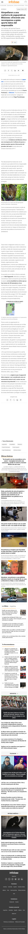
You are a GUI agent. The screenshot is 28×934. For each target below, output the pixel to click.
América (5, 886)
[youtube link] (15, 879)
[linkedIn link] (22, 879)
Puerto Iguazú (16, 447)
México (4, 890)
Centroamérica (13, 890)
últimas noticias (17, 450)
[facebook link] (6, 879)
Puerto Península (6, 447)
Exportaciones (8, 5)
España (15, 886)
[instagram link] (12, 879)
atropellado (12, 444)
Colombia (10, 886)
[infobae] (14, 2)
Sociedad (3, 9)
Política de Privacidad (20, 921)
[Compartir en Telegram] (18, 70)
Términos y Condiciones (8, 921)
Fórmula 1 (25, 5)
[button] (2, 2)
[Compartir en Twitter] (11, 70)
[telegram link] (19, 879)
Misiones (20, 444)
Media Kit (14, 913)
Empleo (17, 902)
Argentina (5, 910)
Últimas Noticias (21, 890)
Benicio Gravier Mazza (18, 5)
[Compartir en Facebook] (8, 70)
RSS (14, 893)
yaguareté (4, 444)
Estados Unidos (21, 886)
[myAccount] (25, 2)
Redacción (11, 902)
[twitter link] (9, 879)
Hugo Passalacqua (6, 450)
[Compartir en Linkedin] (15, 70)
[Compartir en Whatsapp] (5, 70)
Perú (8, 890)
